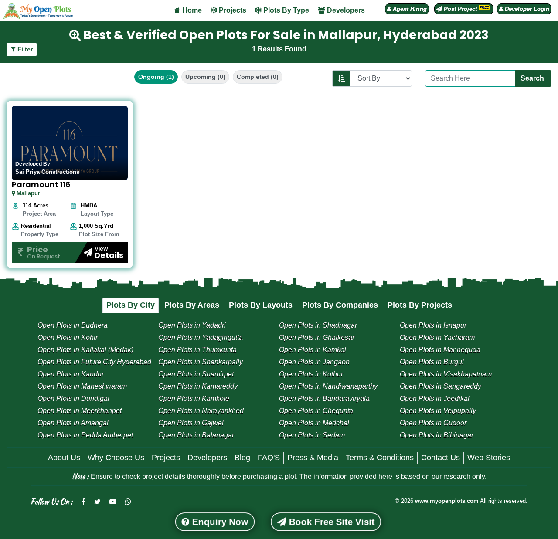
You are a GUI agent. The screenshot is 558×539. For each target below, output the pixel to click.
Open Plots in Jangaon (314, 362)
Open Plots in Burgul (432, 362)
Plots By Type (285, 10)
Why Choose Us (116, 457)
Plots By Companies (340, 305)
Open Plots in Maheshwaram (82, 386)
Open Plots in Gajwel (191, 423)
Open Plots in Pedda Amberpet (85, 435)
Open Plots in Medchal (314, 423)
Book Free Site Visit (330, 522)
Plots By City (130, 305)
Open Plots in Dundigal (73, 398)
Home (191, 10)
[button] (407, 8)
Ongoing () (156, 76)
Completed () (258, 76)
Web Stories (488, 457)
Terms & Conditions (380, 457)
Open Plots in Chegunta (316, 410)
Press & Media (312, 457)
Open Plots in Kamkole (193, 398)
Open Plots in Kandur (70, 374)
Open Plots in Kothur (311, 374)
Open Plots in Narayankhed (201, 410)
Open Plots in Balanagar (196, 435)
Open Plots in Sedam (312, 435)
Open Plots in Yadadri (192, 325)
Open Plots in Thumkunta (197, 349)
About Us (64, 457)
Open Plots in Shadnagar (318, 325)
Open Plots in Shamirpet (196, 374)
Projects (231, 10)
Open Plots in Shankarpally (200, 362)
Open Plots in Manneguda (440, 349)
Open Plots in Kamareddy (198, 386)
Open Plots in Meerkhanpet (79, 410)
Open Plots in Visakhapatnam (446, 374)
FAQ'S (269, 457)
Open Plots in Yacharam (437, 337)
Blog (242, 457)
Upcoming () (205, 76)
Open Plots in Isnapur (433, 325)
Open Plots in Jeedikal (435, 398)
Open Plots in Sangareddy (440, 386)
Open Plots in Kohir (67, 337)
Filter (24, 49)
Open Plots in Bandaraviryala (324, 398)
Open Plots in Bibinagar (436, 435)
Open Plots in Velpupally (438, 410)
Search (533, 78)
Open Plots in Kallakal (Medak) (85, 349)
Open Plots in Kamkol (312, 349)
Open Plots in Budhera (72, 325)
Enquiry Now (218, 522)
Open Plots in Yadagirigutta (200, 337)
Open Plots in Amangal (73, 423)
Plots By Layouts (261, 305)
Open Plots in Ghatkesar (316, 337)
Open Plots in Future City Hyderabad (94, 362)
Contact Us (440, 457)
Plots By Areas (191, 305)
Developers (345, 10)
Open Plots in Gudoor (433, 423)
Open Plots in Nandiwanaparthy (328, 386)
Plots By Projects (420, 305)
